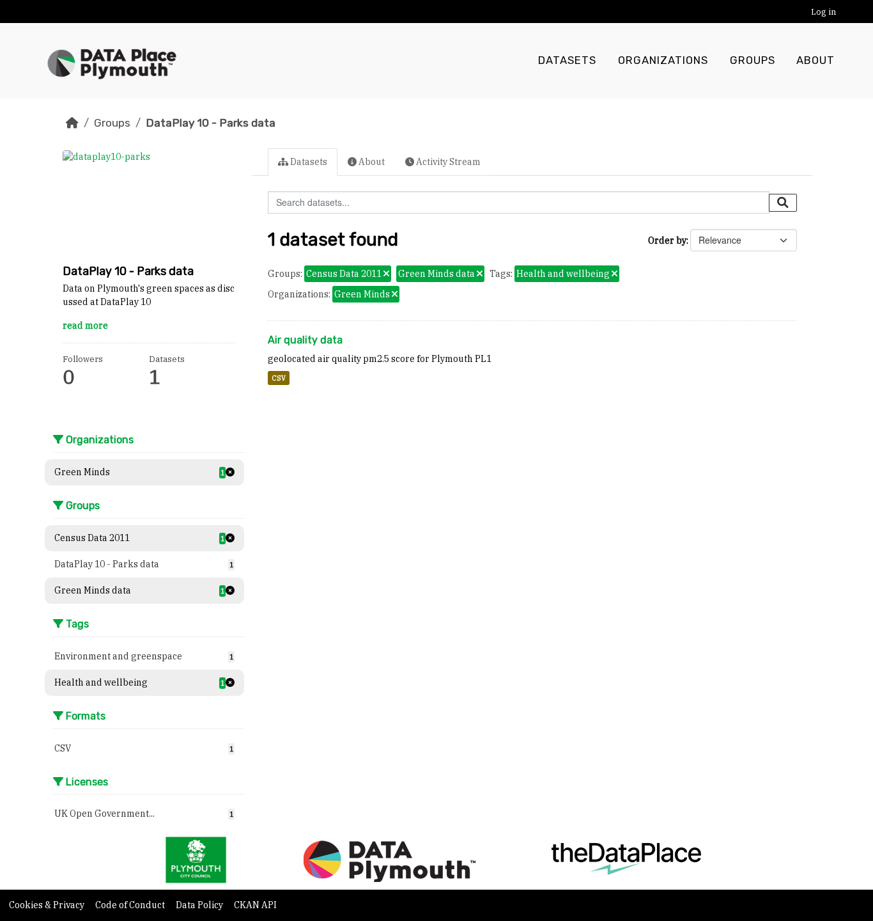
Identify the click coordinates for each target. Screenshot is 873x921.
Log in (823, 11)
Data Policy (200, 905)
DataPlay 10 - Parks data (210, 122)
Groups (752, 60)
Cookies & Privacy (47, 905)
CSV (279, 378)
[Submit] (783, 203)
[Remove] (386, 274)
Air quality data (305, 340)
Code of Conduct (131, 905)
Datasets (567, 60)
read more (85, 325)
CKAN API (255, 905)
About (815, 60)
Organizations (663, 60)
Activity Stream (447, 162)
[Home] (72, 122)
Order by (667, 240)
